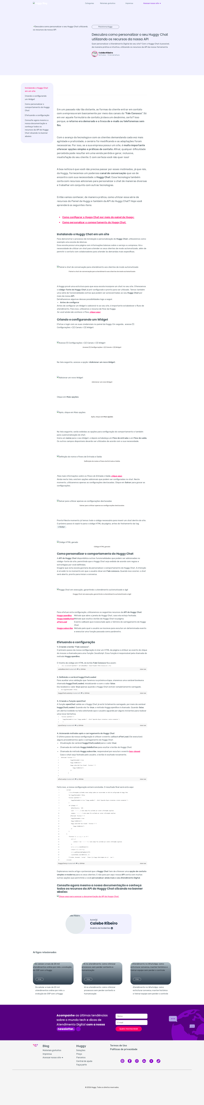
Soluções (80, 1050)
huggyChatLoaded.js (65, 693)
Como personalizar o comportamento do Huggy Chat (37, 107)
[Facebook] (129, 1062)
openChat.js (62, 725)
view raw (143, 669)
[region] (102, 666)
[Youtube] (151, 1062)
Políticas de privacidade (123, 1049)
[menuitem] (107, 3)
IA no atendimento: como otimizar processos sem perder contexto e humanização (99, 990)
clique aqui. (95, 312)
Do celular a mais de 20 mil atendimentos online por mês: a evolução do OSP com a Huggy (49, 990)
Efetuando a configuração (37, 115)
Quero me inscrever (128, 1028)
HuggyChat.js (63, 863)
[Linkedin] (144, 1062)
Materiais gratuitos (107, 3)
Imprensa (129, 3)
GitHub (83, 669)
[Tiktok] (158, 1062)
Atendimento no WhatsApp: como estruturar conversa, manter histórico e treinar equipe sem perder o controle (150, 990)
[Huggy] (122, 1062)
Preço (79, 1054)
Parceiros (80, 1057)
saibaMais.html (63, 669)
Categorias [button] (89, 3)
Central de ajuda (84, 1061)
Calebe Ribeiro (106, 52)
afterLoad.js (62, 779)
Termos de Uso (118, 1045)
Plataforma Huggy (105, 27)
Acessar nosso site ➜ (152, 3)
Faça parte (81, 1064)
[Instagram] (136, 1062)
